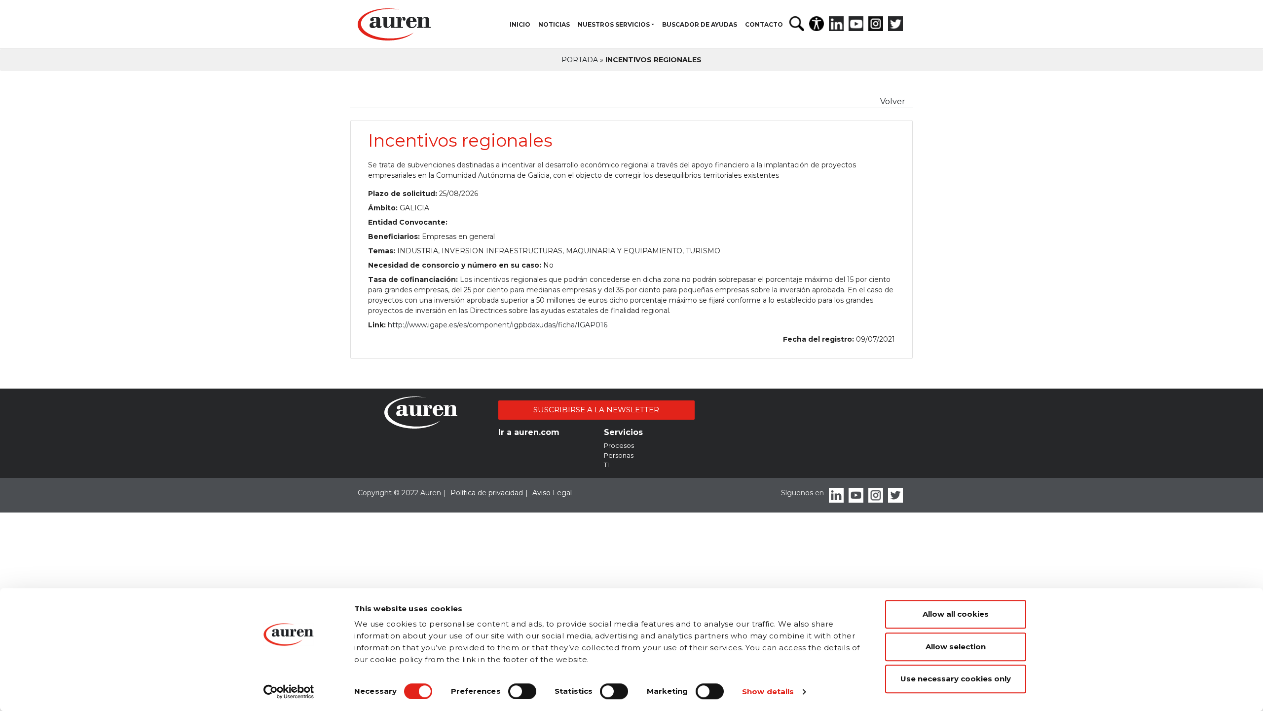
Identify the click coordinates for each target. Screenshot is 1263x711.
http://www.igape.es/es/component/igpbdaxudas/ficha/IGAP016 (497, 324)
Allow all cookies (956, 614)
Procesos (619, 445)
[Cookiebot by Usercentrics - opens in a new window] (289, 691)
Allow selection (956, 646)
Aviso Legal (552, 492)
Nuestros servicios (614, 24)
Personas (618, 455)
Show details (768, 691)
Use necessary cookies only (955, 678)
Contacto (764, 24)
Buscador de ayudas (699, 24)
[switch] (522, 691)
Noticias (554, 24)
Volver (892, 101)
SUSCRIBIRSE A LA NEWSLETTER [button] (596, 409)
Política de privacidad (486, 492)
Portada (579, 59)
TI (606, 465)
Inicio (520, 24)
